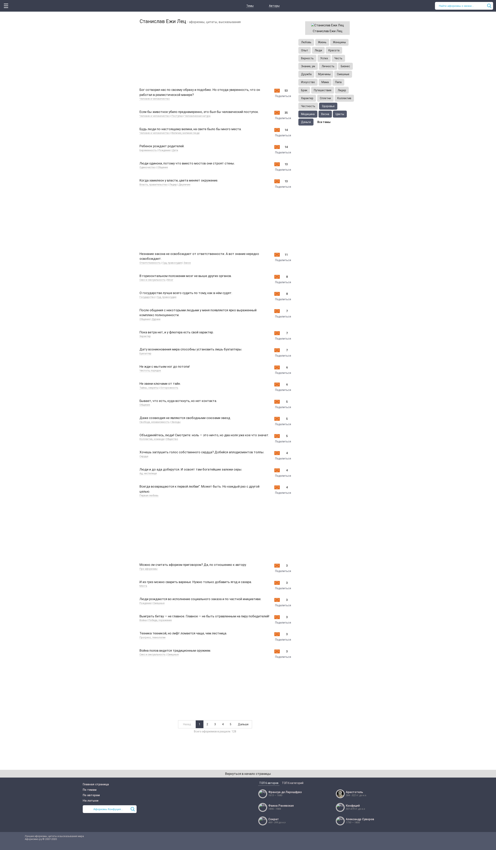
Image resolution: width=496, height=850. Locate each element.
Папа (338, 82)
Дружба (306, 74)
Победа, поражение (160, 620)
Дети (175, 150)
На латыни (90, 800)
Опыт (304, 50)
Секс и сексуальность (152, 279)
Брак (304, 90)
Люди (318, 50)
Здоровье (328, 106)
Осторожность (169, 387)
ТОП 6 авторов (268, 783)
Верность (307, 58)
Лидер (173, 184)
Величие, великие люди (185, 133)
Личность (328, 66)
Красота (333, 50)
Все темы (324, 122)
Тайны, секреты (149, 387)
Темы (250, 6)
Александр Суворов (360, 819)
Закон (187, 262)
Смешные (158, 603)
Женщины (339, 42)
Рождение (164, 150)
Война (143, 620)
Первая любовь (149, 495)
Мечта (143, 585)
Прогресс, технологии (152, 637)
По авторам (91, 795)
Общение (162, 167)
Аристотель (354, 792)
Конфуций (353, 805)
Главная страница (96, 784)
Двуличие (184, 184)
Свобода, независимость (155, 422)
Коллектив (344, 98)
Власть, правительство (154, 184)
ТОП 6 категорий (292, 783)
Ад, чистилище (148, 473)
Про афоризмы (149, 568)
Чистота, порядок (150, 370)
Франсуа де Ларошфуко (285, 792)
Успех (324, 58)
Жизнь (322, 42)
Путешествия (322, 90)
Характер (145, 336)
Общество (172, 439)
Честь (338, 58)
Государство (147, 297)
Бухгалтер (145, 353)
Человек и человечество (155, 98)
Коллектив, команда (152, 439)
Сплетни (325, 98)
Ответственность (150, 262)
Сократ (273, 819)
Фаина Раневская (281, 805)
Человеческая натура (197, 115)
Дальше (243, 724)
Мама (325, 82)
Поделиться (283, 96)
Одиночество (148, 167)
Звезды (176, 422)
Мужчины (324, 74)
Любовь (306, 42)
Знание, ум (308, 66)
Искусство (308, 82)
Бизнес (345, 66)
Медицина (308, 114)
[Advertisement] (215, 55)
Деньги (306, 122)
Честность (308, 106)
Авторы (274, 6)
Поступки (177, 115)
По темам (89, 789)
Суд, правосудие (172, 262)
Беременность (148, 150)
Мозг (170, 279)
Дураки (156, 319)
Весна (325, 114)
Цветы (340, 114)
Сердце (144, 456)
